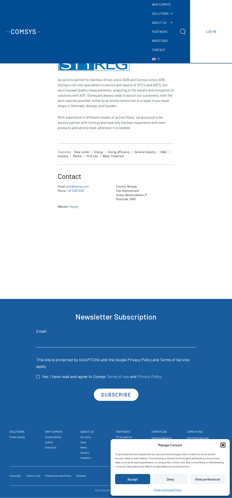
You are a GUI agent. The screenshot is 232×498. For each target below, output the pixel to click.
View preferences (207, 479)
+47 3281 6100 (75, 190)
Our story (85, 436)
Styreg (73, 206)
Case (83, 442)
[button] (223, 445)
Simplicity (50, 447)
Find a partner (124, 436)
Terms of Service (174, 359)
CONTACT (159, 50)
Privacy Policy (140, 359)
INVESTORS (160, 41)
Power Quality (17, 436)
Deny (170, 479)
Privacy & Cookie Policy (168, 489)
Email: (41, 331)
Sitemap (81, 475)
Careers (84, 452)
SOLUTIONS (160, 13)
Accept (132, 479)
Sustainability (53, 436)
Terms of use (117, 376)
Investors (85, 457)
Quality (49, 442)
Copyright (15, 475)
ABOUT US (159, 22)
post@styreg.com (77, 186)
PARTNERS (159, 32)
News (83, 447)
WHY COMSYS (161, 4)
